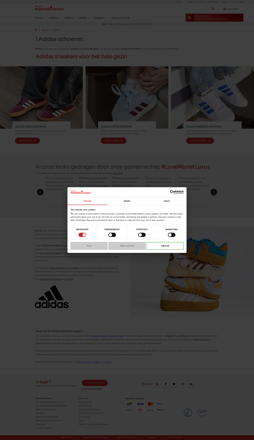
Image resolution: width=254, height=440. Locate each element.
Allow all (165, 246)
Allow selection (127, 246)
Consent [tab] (87, 201)
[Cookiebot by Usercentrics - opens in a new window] (172, 192)
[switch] (112, 235)
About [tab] (167, 201)
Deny (89, 246)
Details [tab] (127, 201)
